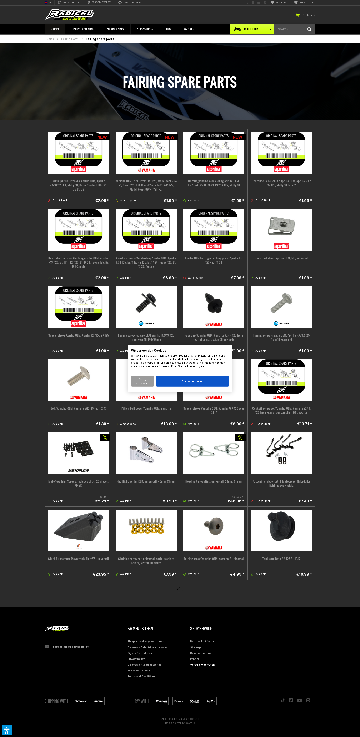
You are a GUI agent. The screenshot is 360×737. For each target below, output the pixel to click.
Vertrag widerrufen (202, 664)
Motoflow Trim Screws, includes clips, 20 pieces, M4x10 (78, 483)
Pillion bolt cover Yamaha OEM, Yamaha (146, 408)
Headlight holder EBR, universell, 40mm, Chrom (146, 481)
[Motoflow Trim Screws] (78, 453)
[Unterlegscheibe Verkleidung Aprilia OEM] (214, 152)
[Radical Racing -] (85, 629)
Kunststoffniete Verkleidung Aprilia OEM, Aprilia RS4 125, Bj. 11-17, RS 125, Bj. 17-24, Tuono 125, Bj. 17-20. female (146, 262)
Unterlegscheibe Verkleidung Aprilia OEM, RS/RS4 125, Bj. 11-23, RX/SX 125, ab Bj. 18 (214, 183)
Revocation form (200, 653)
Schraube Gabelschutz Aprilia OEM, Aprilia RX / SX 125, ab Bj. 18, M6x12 (281, 183)
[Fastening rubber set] (281, 453)
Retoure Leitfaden (202, 641)
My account (307, 2)
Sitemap (195, 647)
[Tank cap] (281, 530)
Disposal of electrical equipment (148, 647)
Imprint (194, 658)
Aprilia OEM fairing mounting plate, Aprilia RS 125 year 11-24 (213, 260)
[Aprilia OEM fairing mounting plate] (214, 230)
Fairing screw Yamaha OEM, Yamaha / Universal (214, 559)
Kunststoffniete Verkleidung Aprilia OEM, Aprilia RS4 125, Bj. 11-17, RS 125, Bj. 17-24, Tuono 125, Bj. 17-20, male (78, 262)
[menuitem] (69, 2)
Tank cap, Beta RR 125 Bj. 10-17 (281, 559)
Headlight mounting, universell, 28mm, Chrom (213, 481)
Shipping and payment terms (146, 641)
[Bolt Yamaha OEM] (78, 380)
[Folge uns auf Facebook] (291, 701)
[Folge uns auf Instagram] (308, 701)
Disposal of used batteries (144, 664)
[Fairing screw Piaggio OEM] (146, 307)
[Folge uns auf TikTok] (283, 701)
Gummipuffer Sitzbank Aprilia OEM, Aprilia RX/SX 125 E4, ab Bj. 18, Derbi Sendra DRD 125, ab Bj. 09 (78, 185)
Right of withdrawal (140, 653)
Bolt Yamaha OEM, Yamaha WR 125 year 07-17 (79, 408)
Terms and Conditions (141, 676)
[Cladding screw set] (146, 530)
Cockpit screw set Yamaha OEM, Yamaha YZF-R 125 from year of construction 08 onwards (281, 410)
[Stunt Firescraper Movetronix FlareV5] (78, 530)
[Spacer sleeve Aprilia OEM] (78, 307)
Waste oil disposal (139, 670)
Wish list (282, 2)
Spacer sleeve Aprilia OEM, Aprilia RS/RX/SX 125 (78, 335)
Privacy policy (136, 658)
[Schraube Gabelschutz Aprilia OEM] (281, 152)
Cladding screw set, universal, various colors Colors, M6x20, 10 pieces (146, 561)
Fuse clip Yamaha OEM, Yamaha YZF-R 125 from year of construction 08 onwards (214, 337)
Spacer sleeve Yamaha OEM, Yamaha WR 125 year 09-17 (213, 410)
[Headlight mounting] (214, 453)
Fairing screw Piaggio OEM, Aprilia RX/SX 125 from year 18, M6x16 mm (146, 337)
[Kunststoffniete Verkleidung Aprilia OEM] (78, 230)
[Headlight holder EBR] (146, 453)
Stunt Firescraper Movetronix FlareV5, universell (78, 559)
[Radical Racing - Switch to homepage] (69, 15)
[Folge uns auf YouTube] (299, 701)
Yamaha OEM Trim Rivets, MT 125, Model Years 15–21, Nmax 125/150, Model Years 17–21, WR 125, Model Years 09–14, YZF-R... (146, 185)
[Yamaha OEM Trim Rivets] (146, 152)
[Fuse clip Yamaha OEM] (214, 307)
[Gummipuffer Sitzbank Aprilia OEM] (78, 152)
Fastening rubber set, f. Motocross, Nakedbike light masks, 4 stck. (281, 483)
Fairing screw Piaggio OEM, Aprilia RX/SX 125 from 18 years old (281, 337)
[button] (7, 730)
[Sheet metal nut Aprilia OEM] (281, 230)
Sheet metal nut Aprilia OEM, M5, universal (281, 258)
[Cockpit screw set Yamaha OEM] (281, 380)
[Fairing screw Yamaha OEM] (214, 530)
